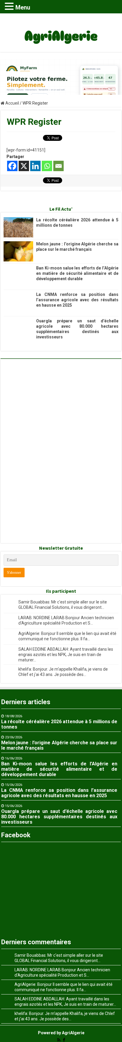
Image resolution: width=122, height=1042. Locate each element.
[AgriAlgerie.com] (61, 31)
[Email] (58, 166)
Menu (22, 7)
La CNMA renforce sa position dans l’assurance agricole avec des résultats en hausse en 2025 (77, 300)
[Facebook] (12, 166)
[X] (24, 166)
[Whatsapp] (47, 166)
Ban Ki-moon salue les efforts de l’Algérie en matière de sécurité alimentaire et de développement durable (77, 273)
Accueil (11, 103)
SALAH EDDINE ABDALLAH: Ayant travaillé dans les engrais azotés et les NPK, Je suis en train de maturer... (65, 654)
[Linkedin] (35, 166)
